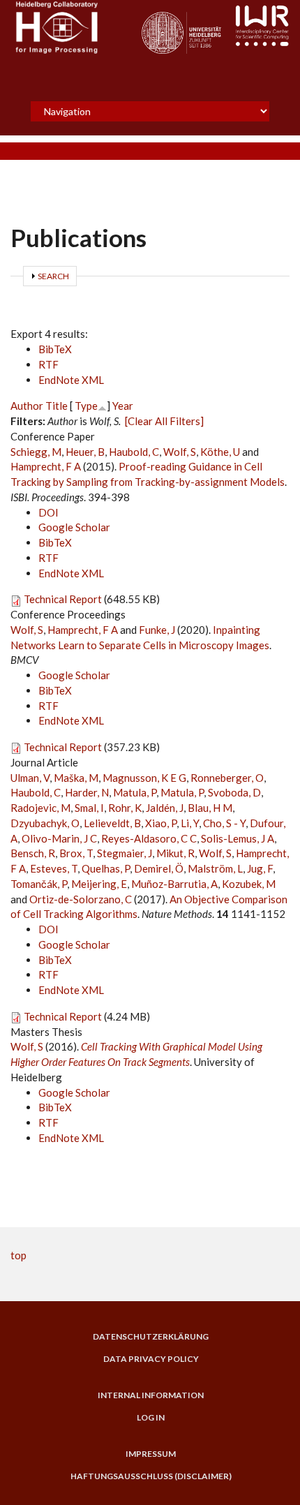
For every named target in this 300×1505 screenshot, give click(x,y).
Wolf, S (179, 451)
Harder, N (87, 792)
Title (56, 405)
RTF (48, 364)
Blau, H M (210, 807)
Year (122, 405)
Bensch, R (32, 853)
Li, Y (190, 823)
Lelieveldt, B (112, 823)
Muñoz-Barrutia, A (174, 883)
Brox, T (76, 853)
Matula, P (134, 792)
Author (26, 405)
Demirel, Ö (158, 868)
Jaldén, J (164, 807)
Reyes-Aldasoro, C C (149, 838)
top (18, 1255)
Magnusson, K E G (144, 777)
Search (53, 276)
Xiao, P (161, 823)
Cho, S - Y (224, 823)
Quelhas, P (106, 868)
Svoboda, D (234, 792)
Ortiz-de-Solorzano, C (80, 899)
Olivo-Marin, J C (59, 838)
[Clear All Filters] (164, 421)
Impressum (151, 1454)
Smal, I (89, 807)
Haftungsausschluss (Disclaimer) (151, 1476)
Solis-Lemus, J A (237, 838)
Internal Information (151, 1395)
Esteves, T (53, 868)
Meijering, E (99, 883)
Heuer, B (85, 451)
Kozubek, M (249, 883)
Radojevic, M (40, 807)
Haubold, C (134, 451)
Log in (151, 1418)
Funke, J (157, 629)
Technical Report (63, 599)
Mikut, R (175, 853)
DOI (48, 512)
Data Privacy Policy (151, 1359)
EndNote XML (71, 379)
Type (86, 405)
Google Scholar (74, 527)
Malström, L (215, 868)
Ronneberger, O (227, 777)
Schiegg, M (35, 451)
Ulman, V (30, 777)
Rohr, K (125, 807)
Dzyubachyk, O (45, 823)
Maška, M (76, 777)
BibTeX (55, 349)
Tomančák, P (38, 883)
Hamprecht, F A (45, 466)
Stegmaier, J (124, 853)
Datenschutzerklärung (151, 1337)
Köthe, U (220, 451)
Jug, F (260, 868)
